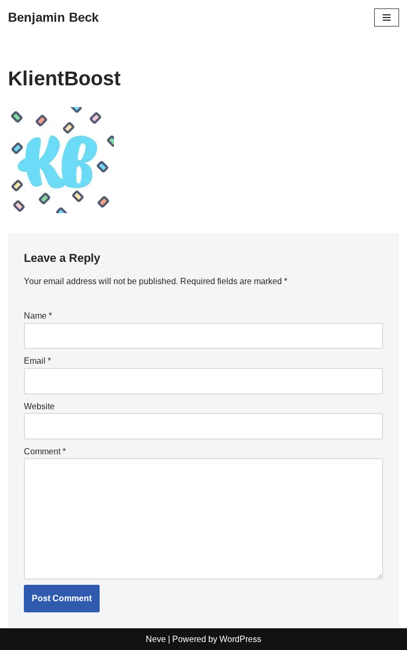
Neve (156, 639)
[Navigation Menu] (386, 17)
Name (38, 315)
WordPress (240, 639)
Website (39, 406)
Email (37, 360)
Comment (45, 451)
